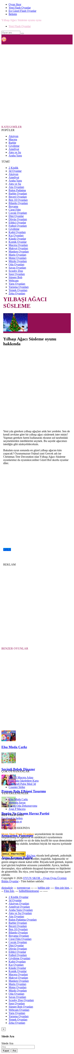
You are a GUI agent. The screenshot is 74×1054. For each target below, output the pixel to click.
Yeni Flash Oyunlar (20, 7)
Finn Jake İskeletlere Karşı (24, 780)
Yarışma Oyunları (19, 286)
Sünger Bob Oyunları (21, 1006)
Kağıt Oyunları (17, 232)
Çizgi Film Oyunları (20, 938)
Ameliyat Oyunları (19, 906)
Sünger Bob (15, 277)
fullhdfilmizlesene (29, 890)
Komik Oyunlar (18, 241)
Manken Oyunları (19, 251)
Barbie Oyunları (18, 193)
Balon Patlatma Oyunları (23, 919)
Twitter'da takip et (11, 821)
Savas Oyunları (17, 267)
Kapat (6, 1050)
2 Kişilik (13, 167)
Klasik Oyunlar (17, 238)
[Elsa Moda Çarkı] (8, 740)
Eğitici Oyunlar (17, 222)
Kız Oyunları (16, 235)
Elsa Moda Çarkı (18, 799)
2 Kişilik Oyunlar (18, 897)
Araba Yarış (15, 155)
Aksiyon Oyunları (19, 903)
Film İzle (9, 890)
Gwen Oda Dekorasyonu (23, 805)
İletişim (13, 14)
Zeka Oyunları (17, 293)
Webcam (13, 280)
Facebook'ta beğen (12, 818)
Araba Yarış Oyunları (21, 909)
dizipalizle (7, 887)
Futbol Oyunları (18, 225)
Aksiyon (13, 136)
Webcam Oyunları (19, 1009)
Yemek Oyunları (18, 290)
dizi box (31, 855)
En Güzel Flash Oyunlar (22, 10)
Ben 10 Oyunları (18, 199)
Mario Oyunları (17, 254)
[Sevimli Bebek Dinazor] (8, 762)
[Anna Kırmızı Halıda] (8, 850)
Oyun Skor (15, 4)
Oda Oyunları (16, 264)
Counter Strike (17, 787)
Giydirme (14, 145)
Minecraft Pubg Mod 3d (22, 783)
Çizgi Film (15, 209)
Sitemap (6, 824)
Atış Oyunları (16, 187)
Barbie (12, 142)
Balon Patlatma (17, 190)
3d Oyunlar (15, 170)
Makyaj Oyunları (18, 248)
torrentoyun (23, 887)
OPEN (7, 549)
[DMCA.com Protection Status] (13, 855)
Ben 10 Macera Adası (21, 777)
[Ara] (22, 33)
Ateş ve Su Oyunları (20, 913)
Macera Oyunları (18, 245)
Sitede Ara (7, 1043)
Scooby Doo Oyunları (21, 1000)
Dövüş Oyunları (18, 219)
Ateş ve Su (15, 152)
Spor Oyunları (17, 274)
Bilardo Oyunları (18, 203)
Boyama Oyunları (19, 935)
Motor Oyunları (17, 257)
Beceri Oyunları (18, 196)
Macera (13, 139)
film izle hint (62, 887)
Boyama (13, 206)
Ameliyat (14, 149)
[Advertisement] (37, 84)
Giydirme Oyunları (19, 958)
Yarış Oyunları (17, 283)
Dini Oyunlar (16, 216)
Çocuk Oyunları (18, 212)
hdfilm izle (44, 887)
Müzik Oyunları (18, 261)
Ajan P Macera (17, 808)
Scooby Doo (16, 270)
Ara (14, 1050)
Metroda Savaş (17, 802)
